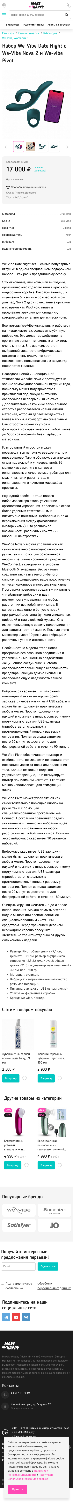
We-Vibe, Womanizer (14, 38)
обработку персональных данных (54, 1286)
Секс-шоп (8, 33)
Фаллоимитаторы (33, 25)
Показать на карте (22, 1408)
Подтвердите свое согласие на (38, 1286)
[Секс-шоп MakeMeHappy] (36, 5)
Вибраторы (12, 25)
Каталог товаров (28, 33)
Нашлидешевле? (40, 169)
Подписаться (47, 1266)
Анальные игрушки (58, 25)
